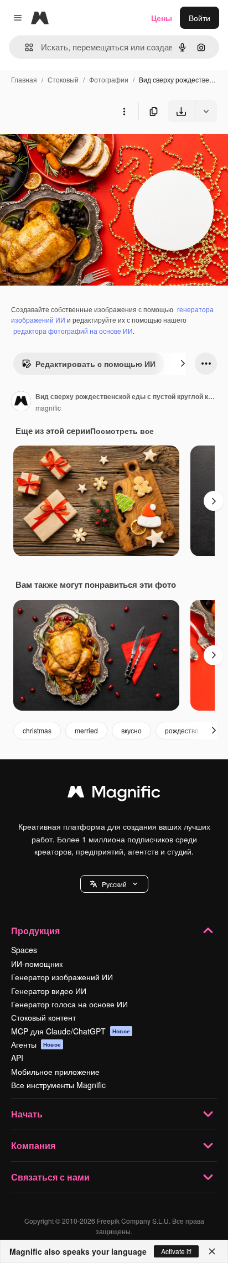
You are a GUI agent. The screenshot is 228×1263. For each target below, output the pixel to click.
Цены (161, 17)
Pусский (114, 884)
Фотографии (108, 79)
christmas (37, 730)
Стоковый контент (43, 1017)
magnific (48, 407)
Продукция (35, 930)
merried (86, 730)
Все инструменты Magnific (58, 1084)
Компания (33, 1145)
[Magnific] (114, 794)
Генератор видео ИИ (48, 990)
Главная (24, 79)
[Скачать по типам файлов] (206, 111)
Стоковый (63, 79)
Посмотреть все (122, 430)
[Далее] (183, 364)
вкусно (131, 730)
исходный (74, 148)
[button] (114, 884)
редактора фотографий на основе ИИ (73, 330)
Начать (27, 1113)
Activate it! (176, 1251)
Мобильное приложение (55, 1071)
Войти (199, 17)
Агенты (36, 1044)
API (17, 1057)
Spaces (24, 949)
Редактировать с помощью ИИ (95, 363)
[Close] (212, 1251)
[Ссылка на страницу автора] (21, 402)
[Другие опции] (124, 111)
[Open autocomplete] (24, 47)
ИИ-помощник (37, 963)
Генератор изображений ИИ (62, 976)
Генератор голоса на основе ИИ (69, 1004)
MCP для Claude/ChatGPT (70, 1031)
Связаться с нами (50, 1177)
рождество (182, 730)
